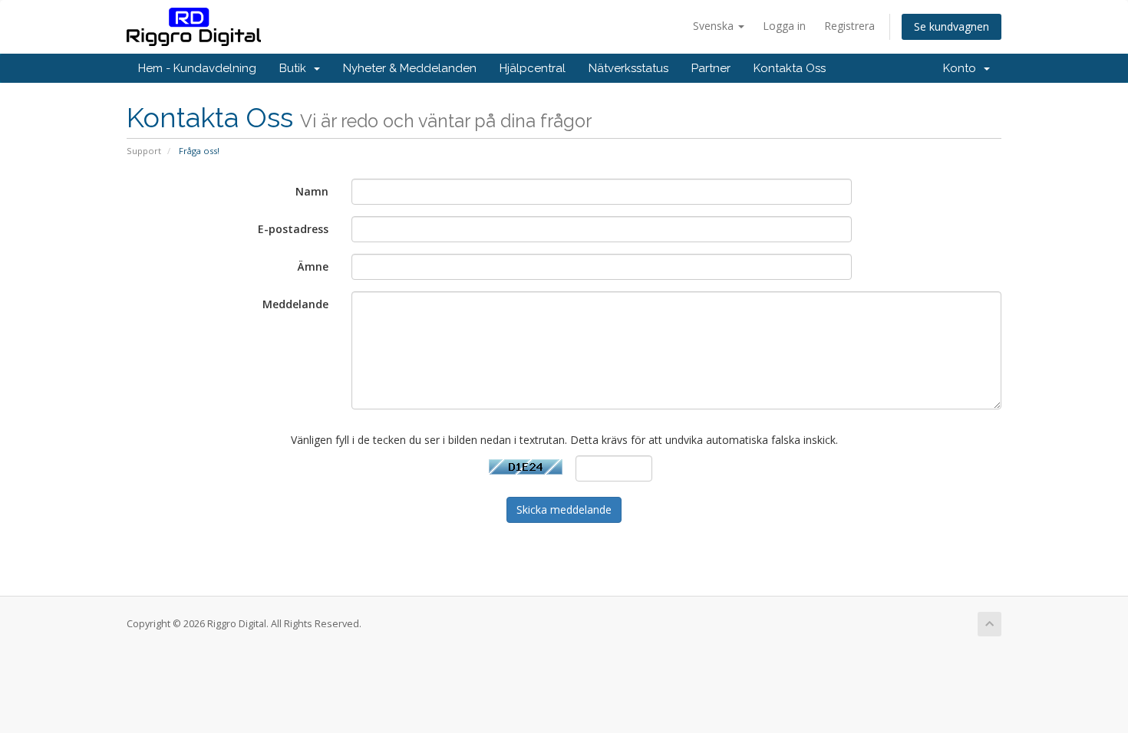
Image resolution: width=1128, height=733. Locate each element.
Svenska (715, 25)
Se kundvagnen (951, 26)
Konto (962, 68)
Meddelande (295, 304)
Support (144, 150)
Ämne (313, 266)
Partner (711, 68)
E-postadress (293, 229)
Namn (311, 191)
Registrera (849, 25)
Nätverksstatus (628, 68)
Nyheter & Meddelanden (410, 68)
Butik (295, 68)
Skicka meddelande (564, 509)
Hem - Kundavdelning (197, 68)
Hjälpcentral (533, 68)
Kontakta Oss (790, 68)
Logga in (784, 25)
